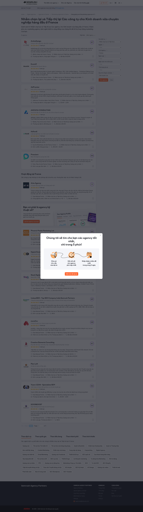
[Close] (101, 235)
